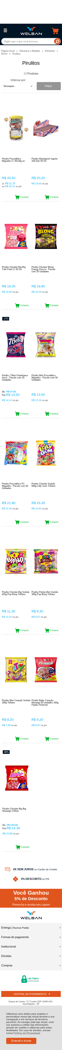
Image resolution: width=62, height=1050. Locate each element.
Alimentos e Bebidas (30, 51)
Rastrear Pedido (21, 928)
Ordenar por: (18, 80)
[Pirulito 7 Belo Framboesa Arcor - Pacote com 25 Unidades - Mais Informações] (16, 344)
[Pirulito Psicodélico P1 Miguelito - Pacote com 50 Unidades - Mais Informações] (16, 453)
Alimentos (50, 51)
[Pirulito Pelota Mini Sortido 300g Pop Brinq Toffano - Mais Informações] (46, 561)
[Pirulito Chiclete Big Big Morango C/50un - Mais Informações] (17, 778)
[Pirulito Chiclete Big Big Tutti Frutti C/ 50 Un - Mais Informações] (16, 236)
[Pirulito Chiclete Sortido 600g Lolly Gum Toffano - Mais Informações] (46, 453)
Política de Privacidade (26, 1033)
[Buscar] (57, 41)
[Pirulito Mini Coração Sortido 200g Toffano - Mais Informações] (16, 669)
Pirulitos (16, 54)
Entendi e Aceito (21, 1040)
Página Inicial (8, 51)
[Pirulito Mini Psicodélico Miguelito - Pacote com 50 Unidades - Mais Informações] (46, 344)
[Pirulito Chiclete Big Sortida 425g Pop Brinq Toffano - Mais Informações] (16, 561)
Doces (4, 53)
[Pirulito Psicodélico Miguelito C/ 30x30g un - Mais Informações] (16, 128)
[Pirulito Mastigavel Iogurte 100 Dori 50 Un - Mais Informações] (46, 128)
